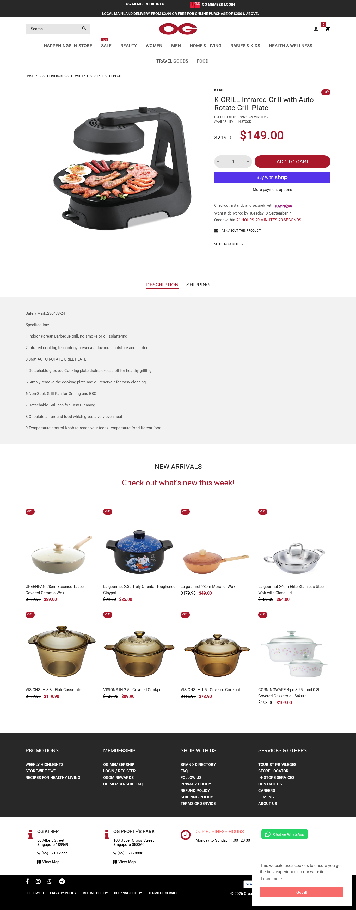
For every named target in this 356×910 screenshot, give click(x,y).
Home (30, 76)
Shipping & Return (229, 244)
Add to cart (293, 161)
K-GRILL (219, 90)
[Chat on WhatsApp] (284, 834)
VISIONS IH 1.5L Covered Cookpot (210, 689)
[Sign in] (316, 29)
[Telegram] (62, 882)
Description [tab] (162, 285)
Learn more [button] (271, 879)
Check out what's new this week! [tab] (178, 483)
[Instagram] (38, 882)
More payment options (272, 189)
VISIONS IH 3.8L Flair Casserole (53, 689)
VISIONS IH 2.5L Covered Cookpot (133, 689)
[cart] (327, 29)
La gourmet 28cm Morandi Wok (208, 586)
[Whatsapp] (49, 882)
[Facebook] (27, 882)
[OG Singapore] (178, 28)
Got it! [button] (302, 892)
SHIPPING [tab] (198, 285)
